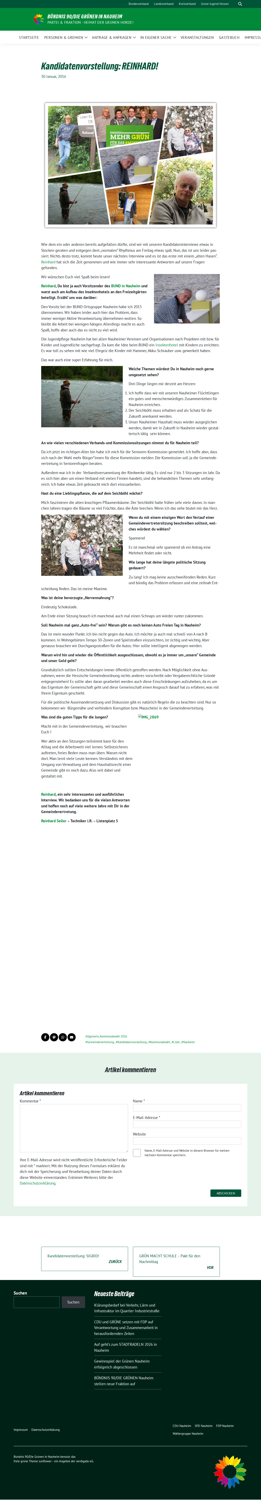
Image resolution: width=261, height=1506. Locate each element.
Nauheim (189, 1042)
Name (139, 1101)
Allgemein (92, 1036)
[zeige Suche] (240, 4)
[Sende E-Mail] (71, 1037)
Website (139, 1134)
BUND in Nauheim (125, 285)
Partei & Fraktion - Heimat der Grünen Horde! (90, 22)
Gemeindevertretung (100, 1042)
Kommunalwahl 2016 (113, 1036)
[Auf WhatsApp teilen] (63, 1037)
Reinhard (48, 262)
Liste (176, 1042)
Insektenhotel (167, 344)
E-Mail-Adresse (146, 1117)
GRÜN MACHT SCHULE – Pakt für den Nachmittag (176, 1261)
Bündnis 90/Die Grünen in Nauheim (85, 16)
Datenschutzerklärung (37, 1183)
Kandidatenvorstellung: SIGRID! (85, 1258)
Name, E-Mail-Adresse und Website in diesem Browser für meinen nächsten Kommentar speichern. (187, 1153)
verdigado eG (84, 1461)
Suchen (20, 1293)
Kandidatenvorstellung (132, 1042)
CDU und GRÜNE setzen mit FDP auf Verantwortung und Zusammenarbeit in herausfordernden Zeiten (126, 1327)
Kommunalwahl (160, 1042)
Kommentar (30, 1101)
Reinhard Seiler (53, 820)
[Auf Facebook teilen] (45, 1037)
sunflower (45, 1461)
